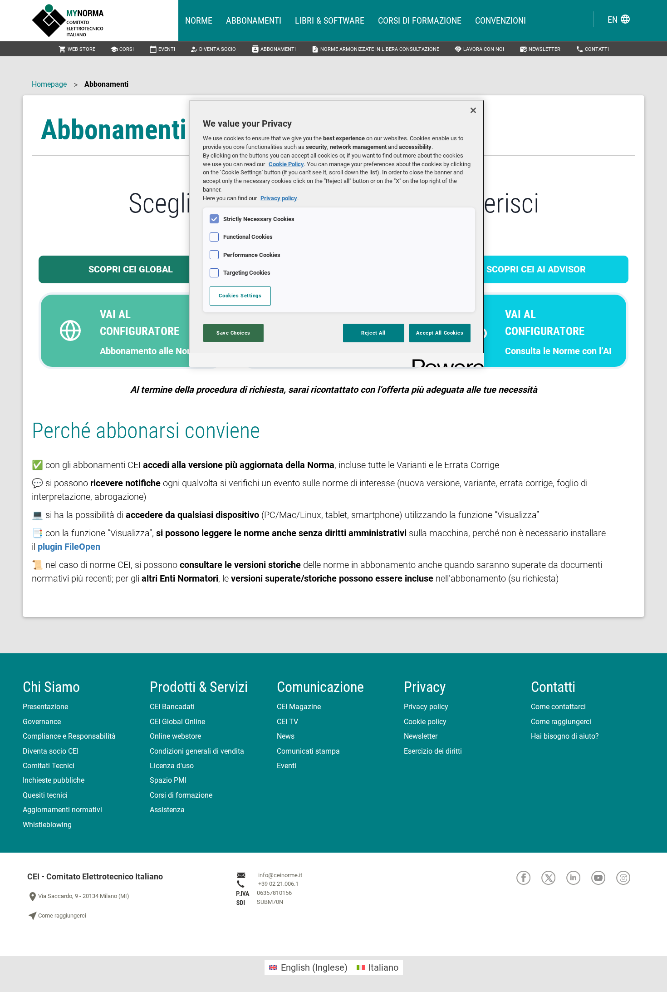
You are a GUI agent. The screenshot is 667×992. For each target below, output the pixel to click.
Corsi (122, 49)
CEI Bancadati (172, 706)
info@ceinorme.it (280, 875)
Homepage (49, 84)
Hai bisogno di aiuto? (565, 736)
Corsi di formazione (419, 20)
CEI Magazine (299, 706)
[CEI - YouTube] (603, 877)
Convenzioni (500, 20)
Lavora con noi (479, 49)
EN (619, 19)
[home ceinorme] (105, 20)
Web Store (77, 49)
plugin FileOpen (69, 546)
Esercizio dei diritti (433, 751)
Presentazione (45, 706)
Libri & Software (329, 20)
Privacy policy (426, 706)
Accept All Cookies (439, 333)
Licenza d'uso (172, 765)
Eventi (162, 49)
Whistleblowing (47, 824)
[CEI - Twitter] (553, 877)
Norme (198, 20)
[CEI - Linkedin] (578, 877)
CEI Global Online (177, 721)
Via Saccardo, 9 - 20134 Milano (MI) (78, 896)
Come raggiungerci (561, 721)
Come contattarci (558, 706)
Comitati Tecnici (48, 765)
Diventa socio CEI (50, 751)
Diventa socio (213, 49)
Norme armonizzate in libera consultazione (375, 49)
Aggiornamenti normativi (62, 809)
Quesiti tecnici (45, 795)
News (285, 736)
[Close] (473, 110)
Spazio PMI (168, 780)
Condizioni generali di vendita (197, 751)
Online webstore (175, 736)
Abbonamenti (253, 20)
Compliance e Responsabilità (69, 736)
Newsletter (540, 49)
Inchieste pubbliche (53, 780)
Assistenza (167, 809)
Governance (42, 721)
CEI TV (287, 721)
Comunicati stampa (308, 751)
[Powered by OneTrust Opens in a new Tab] (445, 361)
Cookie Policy (286, 164)
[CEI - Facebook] (528, 877)
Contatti (592, 49)
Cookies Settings (240, 295)
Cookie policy (425, 721)
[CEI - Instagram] (628, 877)
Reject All (373, 333)
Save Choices (233, 333)
